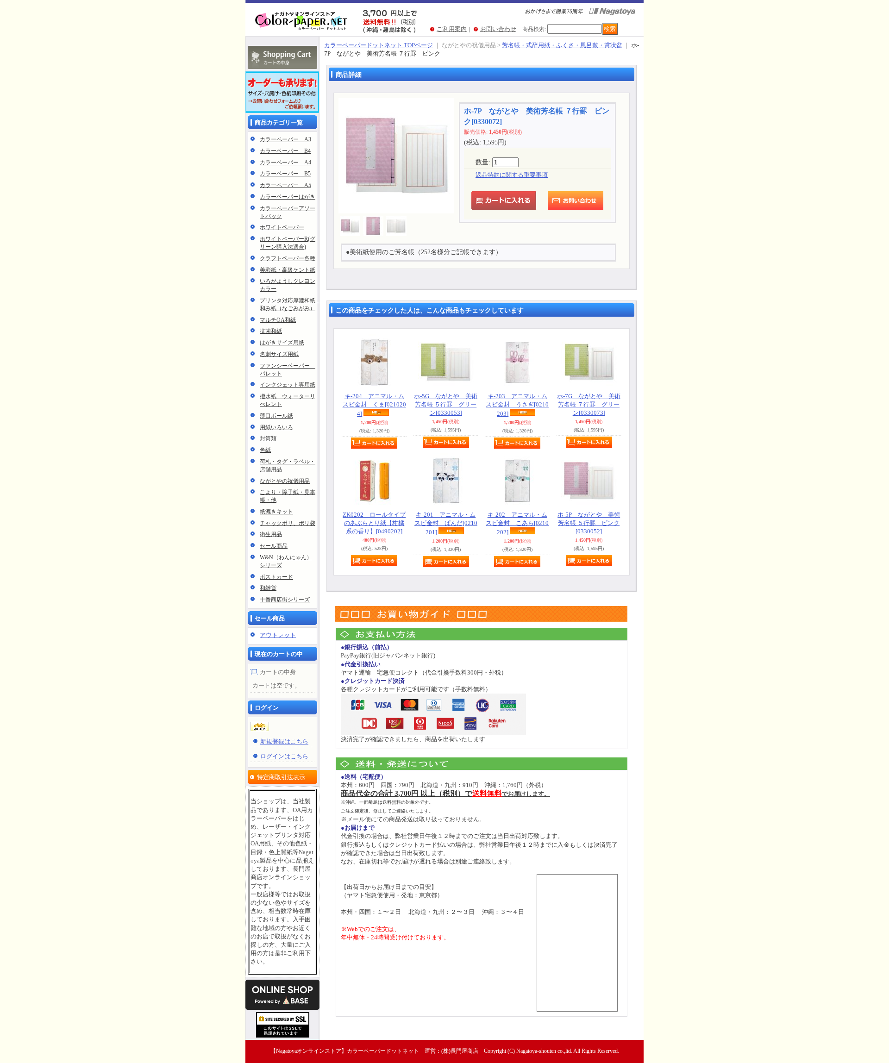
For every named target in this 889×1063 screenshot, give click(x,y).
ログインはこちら (284, 756)
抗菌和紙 (271, 331)
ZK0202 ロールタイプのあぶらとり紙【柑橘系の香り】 (374, 523)
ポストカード (276, 577)
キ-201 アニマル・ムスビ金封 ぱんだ (445, 523)
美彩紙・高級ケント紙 (287, 270)
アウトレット (278, 635)
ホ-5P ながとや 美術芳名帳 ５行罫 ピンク (588, 523)
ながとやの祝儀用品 (285, 481)
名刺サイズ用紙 (279, 354)
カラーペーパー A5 (285, 185)
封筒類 (268, 438)
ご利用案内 (452, 28)
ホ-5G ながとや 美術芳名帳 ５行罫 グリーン (445, 404)
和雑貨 (268, 588)
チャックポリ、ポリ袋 (287, 523)
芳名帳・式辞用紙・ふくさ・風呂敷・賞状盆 (562, 45)
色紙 (265, 450)
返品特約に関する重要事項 (512, 174)
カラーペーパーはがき (287, 197)
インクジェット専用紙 (287, 384)
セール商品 (274, 546)
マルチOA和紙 (278, 320)
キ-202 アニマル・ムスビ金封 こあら (517, 523)
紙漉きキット (276, 511)
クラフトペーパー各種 (287, 258)
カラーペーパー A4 (285, 162)
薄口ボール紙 (276, 416)
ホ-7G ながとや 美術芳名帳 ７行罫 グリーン (588, 404)
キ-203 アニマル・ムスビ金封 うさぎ (517, 405)
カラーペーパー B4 (285, 151)
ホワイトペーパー (282, 227)
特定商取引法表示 (281, 777)
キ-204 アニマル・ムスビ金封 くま (374, 405)
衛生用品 (271, 534)
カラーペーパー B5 (285, 173)
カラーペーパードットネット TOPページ (378, 45)
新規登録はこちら (284, 741)
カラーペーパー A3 (285, 139)
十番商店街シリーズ (285, 599)
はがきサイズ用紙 (282, 342)
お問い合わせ (498, 28)
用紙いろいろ (276, 427)
